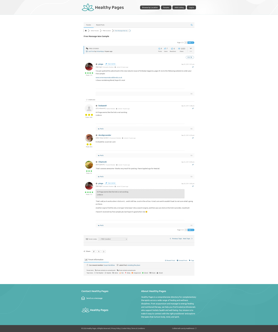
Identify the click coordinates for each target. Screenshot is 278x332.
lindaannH (102, 106)
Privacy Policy (115, 328)
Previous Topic (176, 238)
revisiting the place (133, 265)
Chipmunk (102, 162)
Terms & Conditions (138, 328)
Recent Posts (100, 25)
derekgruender (104, 135)
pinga (100, 64)
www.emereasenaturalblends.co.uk (109, 77)
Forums (88, 25)
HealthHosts (190, 328)
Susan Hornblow (109, 265)
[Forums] (86, 30)
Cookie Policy (126, 328)
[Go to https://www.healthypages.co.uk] (102, 7)
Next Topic (187, 238)
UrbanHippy (100, 51)
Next (190, 42)
